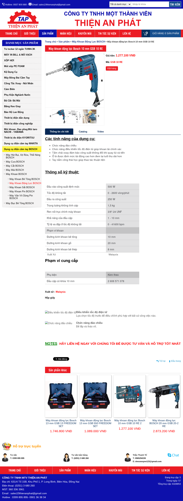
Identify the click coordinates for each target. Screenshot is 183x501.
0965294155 (140, 458)
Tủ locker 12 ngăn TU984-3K (19, 49)
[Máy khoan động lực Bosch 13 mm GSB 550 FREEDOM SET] (95, 410)
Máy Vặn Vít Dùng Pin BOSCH (21, 197)
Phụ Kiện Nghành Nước (17, 95)
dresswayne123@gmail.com (148, 461)
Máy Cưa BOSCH (15, 161)
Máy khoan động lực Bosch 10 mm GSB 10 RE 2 (129, 422)
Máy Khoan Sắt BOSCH (21, 187)
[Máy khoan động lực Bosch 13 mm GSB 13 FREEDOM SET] (61, 410)
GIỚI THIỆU (29, 33)
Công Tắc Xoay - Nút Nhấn (18, 83)
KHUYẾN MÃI (85, 33)
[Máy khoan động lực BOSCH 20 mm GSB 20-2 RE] (164, 408)
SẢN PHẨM (47, 33)
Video (100, 131)
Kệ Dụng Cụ (10, 72)
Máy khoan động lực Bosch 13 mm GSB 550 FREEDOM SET (95, 423)
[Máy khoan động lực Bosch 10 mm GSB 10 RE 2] (129, 407)
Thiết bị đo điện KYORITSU (19, 137)
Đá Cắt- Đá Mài (12, 100)
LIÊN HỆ (127, 33)
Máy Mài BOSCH (15, 170)
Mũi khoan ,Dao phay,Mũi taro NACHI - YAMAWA (20, 130)
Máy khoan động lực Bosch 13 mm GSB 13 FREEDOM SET (61, 423)
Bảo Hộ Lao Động (14, 112)
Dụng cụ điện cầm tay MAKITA (21, 143)
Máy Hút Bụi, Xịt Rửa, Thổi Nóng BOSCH (23, 156)
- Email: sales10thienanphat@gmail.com (48, 4)
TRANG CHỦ (11, 33)
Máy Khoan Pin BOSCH (21, 191)
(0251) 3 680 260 (81, 458)
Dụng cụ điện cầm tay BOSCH (20, 149)
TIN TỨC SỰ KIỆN (107, 33)
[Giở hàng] (147, 33)
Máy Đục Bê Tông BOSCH (20, 203)
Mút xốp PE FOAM (14, 66)
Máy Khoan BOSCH (16, 174)
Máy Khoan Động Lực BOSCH (25, 183)
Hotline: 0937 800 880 (16, 4)
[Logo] (91, 28)
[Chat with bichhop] (173, 458)
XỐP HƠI (9, 60)
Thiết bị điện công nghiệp (18, 123)
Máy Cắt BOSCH (15, 165)
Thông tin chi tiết (59, 131)
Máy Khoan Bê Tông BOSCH (24, 179)
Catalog (83, 131)
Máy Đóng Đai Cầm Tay (17, 77)
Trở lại (162, 361)
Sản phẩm (64, 41)
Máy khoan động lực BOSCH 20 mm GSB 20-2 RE (164, 423)
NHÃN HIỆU (65, 33)
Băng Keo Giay (12, 106)
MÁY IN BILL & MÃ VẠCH (18, 54)
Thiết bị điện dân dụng (16, 117)
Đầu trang (176, 361)
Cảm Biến (9, 89)
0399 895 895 (18, 458)
